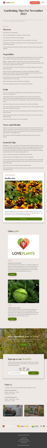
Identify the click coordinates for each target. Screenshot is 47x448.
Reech (28, 445)
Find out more (23, 219)
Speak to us (35, 2)
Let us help (23, 344)
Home (4, 21)
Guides (7, 21)
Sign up (33, 373)
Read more (12, 274)
